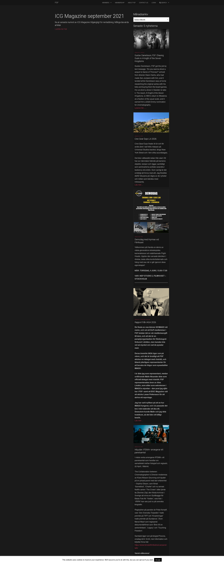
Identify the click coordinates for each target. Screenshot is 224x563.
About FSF (132, 2)
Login (154, 2)
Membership (119, 2)
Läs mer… (139, 184)
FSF (56, 2)
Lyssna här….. (140, 107)
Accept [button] (158, 560)
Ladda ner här (61, 29)
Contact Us (143, 2)
